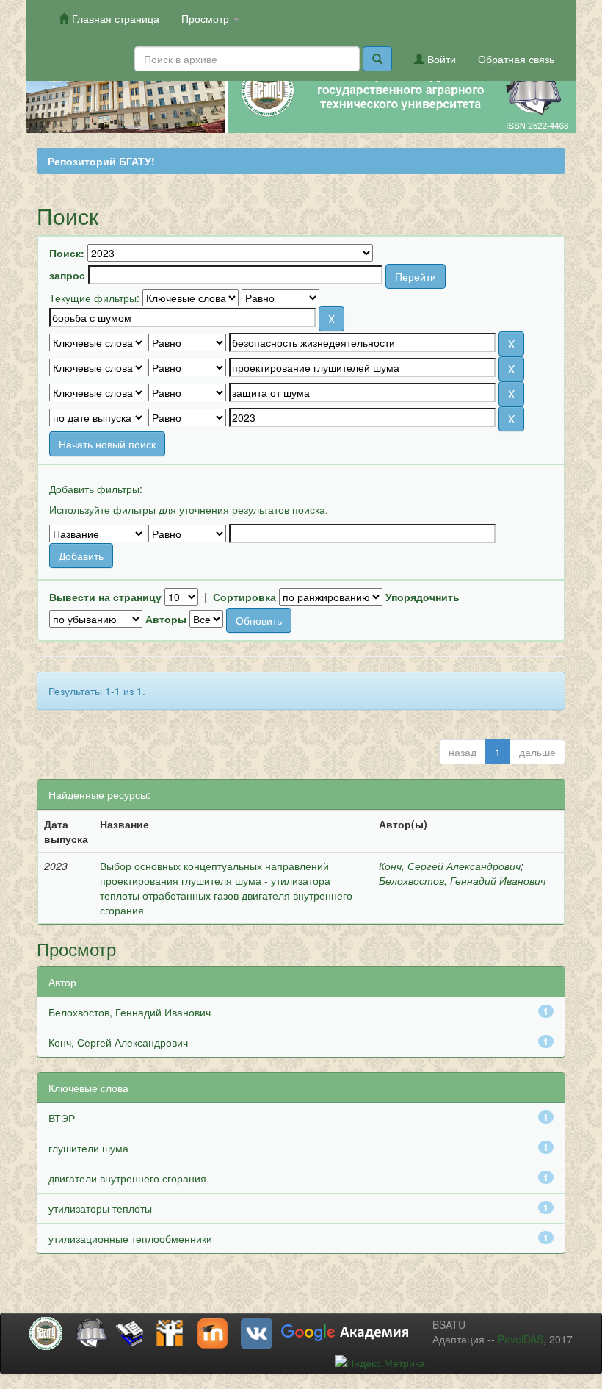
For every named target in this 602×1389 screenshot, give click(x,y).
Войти (440, 58)
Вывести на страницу (105, 596)
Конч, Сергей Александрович (450, 865)
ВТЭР (61, 1117)
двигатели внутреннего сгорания (127, 1178)
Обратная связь (516, 58)
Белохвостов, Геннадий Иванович (462, 880)
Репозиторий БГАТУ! (101, 161)
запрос (67, 275)
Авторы (165, 618)
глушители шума (88, 1148)
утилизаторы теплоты (100, 1208)
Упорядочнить (422, 596)
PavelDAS (520, 1339)
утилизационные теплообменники (130, 1238)
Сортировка (244, 596)
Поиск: (66, 252)
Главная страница (114, 18)
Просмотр (206, 18)
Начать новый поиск (107, 444)
